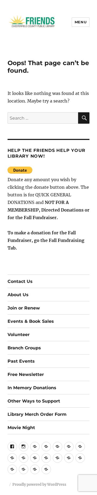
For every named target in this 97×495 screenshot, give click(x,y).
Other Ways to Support (34, 401)
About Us (18, 294)
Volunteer (19, 334)
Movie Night (21, 427)
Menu (80, 22)
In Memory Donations (32, 387)
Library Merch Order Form (37, 414)
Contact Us (20, 281)
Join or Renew (24, 308)
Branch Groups (24, 347)
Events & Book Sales (31, 321)
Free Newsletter (26, 374)
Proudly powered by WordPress (39, 484)
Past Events (21, 361)
